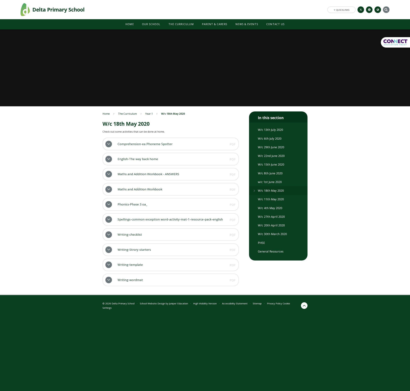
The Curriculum (127, 113)
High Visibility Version (205, 303)
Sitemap (257, 303)
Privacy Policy (274, 303)
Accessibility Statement (235, 303)
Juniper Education (178, 303)
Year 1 (149, 113)
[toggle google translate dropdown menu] (377, 9)
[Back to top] (304, 305)
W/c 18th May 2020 (173, 113)
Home (106, 113)
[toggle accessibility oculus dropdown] (369, 9)
